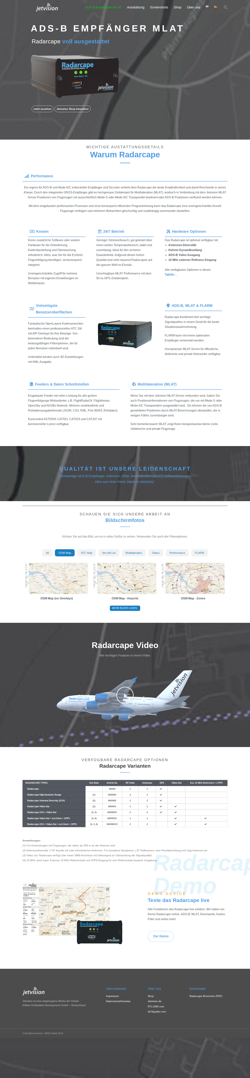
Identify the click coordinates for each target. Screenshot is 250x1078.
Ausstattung (135, 7)
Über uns (193, 7)
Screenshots (159, 7)
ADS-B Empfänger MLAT (103, 7)
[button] (42, 109)
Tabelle (169, 274)
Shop (177, 7)
